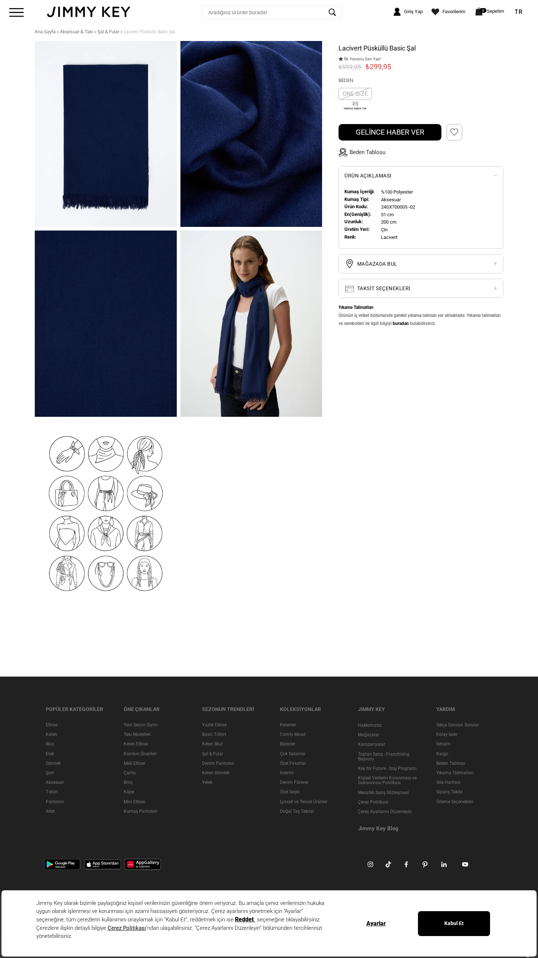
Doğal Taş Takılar (297, 810)
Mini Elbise (134, 801)
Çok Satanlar (293, 753)
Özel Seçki (290, 791)
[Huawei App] (142, 864)
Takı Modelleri (137, 734)
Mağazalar (368, 734)
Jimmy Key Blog (378, 828)
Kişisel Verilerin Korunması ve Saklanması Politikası (387, 780)
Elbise (51, 724)
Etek (50, 753)
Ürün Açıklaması (368, 176)
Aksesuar (55, 782)
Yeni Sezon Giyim (141, 724)
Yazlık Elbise (214, 724)
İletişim (443, 743)
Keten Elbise (136, 743)
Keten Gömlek (215, 772)
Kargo (442, 753)
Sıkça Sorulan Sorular (457, 724)
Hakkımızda (370, 725)
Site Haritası (448, 782)
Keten (51, 734)
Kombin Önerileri (140, 753)
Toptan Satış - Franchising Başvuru (384, 756)
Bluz (50, 743)
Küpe (129, 791)
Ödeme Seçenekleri (454, 801)
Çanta (130, 772)
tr (519, 12)
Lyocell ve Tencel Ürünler (304, 801)
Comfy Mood (293, 734)
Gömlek (53, 763)
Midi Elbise (134, 763)
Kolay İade (446, 734)
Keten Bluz (212, 743)
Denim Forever (294, 782)
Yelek (207, 782)
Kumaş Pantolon (140, 810)
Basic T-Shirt (214, 734)
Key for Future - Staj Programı (387, 768)
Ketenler (288, 724)
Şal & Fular (212, 753)
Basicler (287, 743)
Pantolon (55, 801)
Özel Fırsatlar (293, 763)
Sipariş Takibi (449, 791)
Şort (50, 772)
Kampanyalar (371, 744)
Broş (128, 782)
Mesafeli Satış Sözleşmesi (383, 792)
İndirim (287, 772)
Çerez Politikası (373, 801)
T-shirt (52, 791)
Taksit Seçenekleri (383, 288)
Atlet (50, 810)
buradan (401, 323)
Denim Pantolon (218, 763)
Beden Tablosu (450, 763)
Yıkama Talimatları (455, 772)
